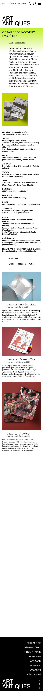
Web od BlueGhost (40, 683)
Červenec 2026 (18, 3)
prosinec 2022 (20, 43)
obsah (11, 43)
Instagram (35, 669)
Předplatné (34, 674)
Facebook (35, 665)
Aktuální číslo (32, 651)
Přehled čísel (32, 647)
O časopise (34, 656)
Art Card (35, 660)
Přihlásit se (34, 642)
